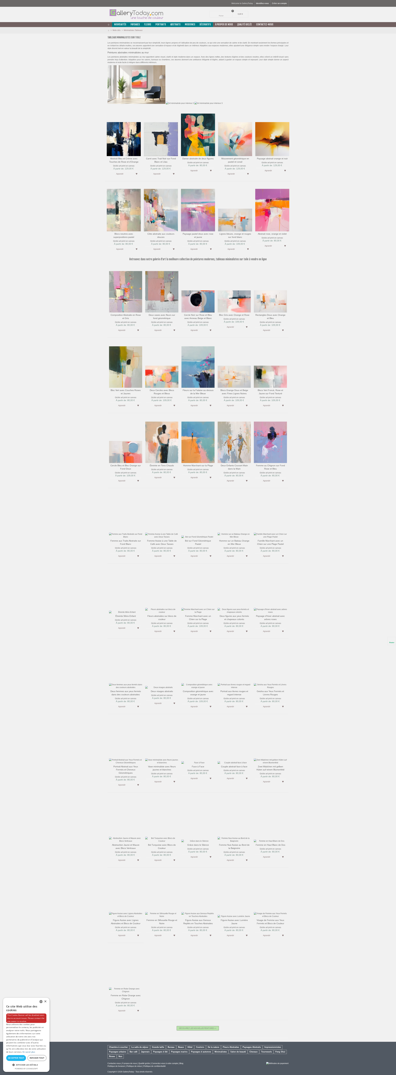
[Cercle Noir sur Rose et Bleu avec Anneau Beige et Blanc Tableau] (198, 289)
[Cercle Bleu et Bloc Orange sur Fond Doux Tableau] (125, 440)
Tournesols (266, 1052)
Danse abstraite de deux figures (198, 158)
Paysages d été (160, 1052)
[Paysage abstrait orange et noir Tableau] (272, 133)
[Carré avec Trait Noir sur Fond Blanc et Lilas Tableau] (161, 133)
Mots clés (117, 30)
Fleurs (147, 24)
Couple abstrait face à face (234, 766)
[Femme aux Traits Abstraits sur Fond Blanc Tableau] (125, 515)
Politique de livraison (116, 1066)
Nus (120, 1056)
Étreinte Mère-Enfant (125, 616)
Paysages (135, 24)
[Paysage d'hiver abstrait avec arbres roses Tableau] (270, 590)
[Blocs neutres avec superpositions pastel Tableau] (124, 208)
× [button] (45, 1001)
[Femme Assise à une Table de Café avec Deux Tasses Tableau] (161, 515)
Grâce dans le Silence (198, 845)
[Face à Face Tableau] (198, 741)
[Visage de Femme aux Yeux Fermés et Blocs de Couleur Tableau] (270, 894)
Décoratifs (205, 24)
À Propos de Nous (224, 24)
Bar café (133, 1052)
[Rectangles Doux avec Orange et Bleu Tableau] (270, 289)
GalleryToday (128, 1072)
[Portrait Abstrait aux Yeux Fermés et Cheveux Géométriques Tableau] (125, 741)
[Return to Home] (109, 30)
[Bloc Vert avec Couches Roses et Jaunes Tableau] (125, 364)
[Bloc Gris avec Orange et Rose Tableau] (234, 289)
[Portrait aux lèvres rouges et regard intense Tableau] (234, 665)
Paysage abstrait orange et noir (272, 158)
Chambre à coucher (118, 1047)
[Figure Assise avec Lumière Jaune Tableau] (234, 894)
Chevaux (253, 1052)
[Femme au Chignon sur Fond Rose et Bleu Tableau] (270, 440)
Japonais (145, 1052)
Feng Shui (280, 1052)
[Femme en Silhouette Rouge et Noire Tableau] (161, 894)
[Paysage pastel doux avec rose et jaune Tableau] (198, 208)
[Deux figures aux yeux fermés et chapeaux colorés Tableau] (234, 590)
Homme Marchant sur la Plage (198, 465)
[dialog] (26, 1035)
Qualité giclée (244, 24)
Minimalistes (221, 1052)
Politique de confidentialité (154, 1066)
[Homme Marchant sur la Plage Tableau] (198, 440)
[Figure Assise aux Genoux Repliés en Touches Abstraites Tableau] (198, 894)
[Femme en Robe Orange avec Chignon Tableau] (125, 970)
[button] (26, 1065)
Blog (181, 1063)
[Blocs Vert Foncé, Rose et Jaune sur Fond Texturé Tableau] (270, 364)
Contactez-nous (264, 24)
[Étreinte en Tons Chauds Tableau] (161, 440)
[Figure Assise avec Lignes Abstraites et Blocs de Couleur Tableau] (125, 894)
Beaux (181, 1047)
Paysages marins (179, 1052)
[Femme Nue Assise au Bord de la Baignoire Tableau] (234, 819)
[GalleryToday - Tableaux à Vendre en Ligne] (136, 14)
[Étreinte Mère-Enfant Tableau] (125, 590)
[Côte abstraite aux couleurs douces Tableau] (161, 208)
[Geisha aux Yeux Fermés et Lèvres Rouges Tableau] (270, 665)
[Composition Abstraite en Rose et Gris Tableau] (125, 289)
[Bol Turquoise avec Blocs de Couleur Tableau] (161, 819)
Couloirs (200, 1047)
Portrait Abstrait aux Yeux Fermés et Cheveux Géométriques (125, 769)
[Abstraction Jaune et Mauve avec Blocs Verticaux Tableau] (125, 819)
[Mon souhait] (136, 173)
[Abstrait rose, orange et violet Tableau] (272, 208)
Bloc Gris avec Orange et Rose (234, 315)
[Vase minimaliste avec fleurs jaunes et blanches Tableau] (161, 741)
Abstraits (175, 24)
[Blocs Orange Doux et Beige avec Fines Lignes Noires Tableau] (234, 364)
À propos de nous (129, 1063)
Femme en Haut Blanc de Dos (270, 845)
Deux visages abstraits (162, 691)
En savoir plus (29, 1052)
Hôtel (189, 1047)
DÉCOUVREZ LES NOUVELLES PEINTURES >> (197, 1028)
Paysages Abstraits (252, 1047)
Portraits (160, 24)
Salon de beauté (238, 1052)
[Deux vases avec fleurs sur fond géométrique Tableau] (161, 289)
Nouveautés (120, 24)
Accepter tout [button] (16, 1058)
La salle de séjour (139, 1047)
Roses (112, 1056)
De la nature (213, 1047)
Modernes (190, 24)
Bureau (171, 1047)
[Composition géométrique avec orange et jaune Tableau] (198, 665)
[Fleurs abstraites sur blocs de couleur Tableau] (161, 590)
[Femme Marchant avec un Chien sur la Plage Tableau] (198, 590)
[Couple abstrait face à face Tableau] (234, 741)
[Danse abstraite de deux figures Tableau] (198, 133)
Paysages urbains (117, 1052)
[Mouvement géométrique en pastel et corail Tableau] (235, 133)
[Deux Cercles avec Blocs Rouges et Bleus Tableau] (161, 364)
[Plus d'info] (130, 173)
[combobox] (41, 1001)
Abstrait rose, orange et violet (272, 234)
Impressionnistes (272, 1047)
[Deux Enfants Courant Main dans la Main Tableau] (234, 440)
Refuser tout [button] (37, 1058)
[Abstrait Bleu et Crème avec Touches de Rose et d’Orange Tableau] (124, 133)
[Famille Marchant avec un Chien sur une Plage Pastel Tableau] (270, 515)
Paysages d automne (201, 1052)
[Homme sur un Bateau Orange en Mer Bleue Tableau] (234, 515)
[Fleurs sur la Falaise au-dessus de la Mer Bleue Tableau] (198, 364)
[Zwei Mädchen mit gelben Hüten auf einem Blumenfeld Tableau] (270, 741)
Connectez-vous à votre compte (165, 1063)
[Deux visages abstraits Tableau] (161, 665)
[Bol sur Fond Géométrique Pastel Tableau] (198, 515)
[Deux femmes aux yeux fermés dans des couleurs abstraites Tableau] (125, 665)
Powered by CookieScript (26, 1068)
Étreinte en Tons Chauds (162, 465)
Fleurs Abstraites (231, 1047)
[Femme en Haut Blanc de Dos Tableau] (270, 819)
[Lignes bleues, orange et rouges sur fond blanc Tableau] (235, 208)
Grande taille (158, 1047)
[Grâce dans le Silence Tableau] (198, 819)
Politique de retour (134, 1066)
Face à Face (198, 766)
